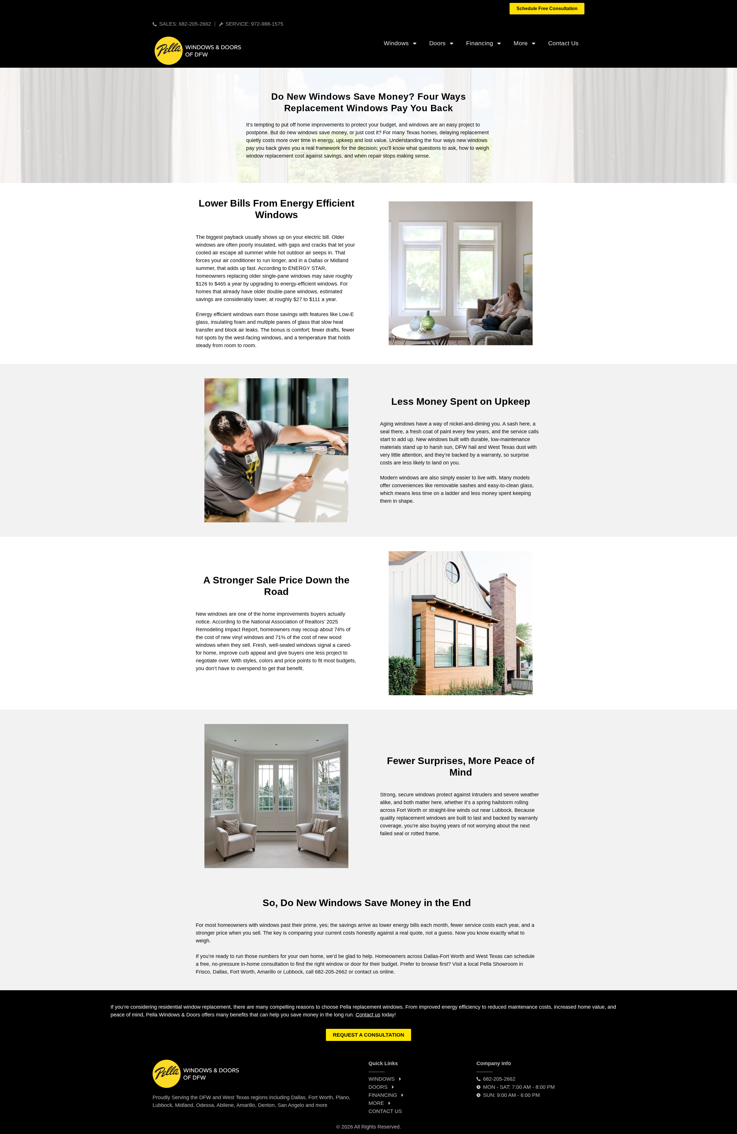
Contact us (368, 1015)
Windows (396, 43)
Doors (437, 43)
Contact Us (563, 43)
